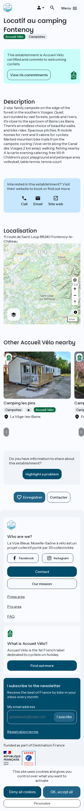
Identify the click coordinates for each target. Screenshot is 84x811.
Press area (16, 596)
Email (38, 204)
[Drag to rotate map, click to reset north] (75, 302)
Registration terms (22, 731)
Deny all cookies (22, 792)
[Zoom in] (75, 288)
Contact (42, 571)
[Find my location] (75, 280)
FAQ (11, 616)
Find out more (42, 665)
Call (24, 204)
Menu (66, 8)
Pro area (14, 606)
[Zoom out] (75, 295)
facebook (26, 558)
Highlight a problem (42, 474)
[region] (42, 283)
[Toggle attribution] (75, 312)
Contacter (58, 497)
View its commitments (29, 75)
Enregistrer (32, 497)
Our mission (42, 584)
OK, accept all (62, 792)
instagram (61, 558)
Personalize (42, 803)
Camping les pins (19, 403)
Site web (55, 204)
